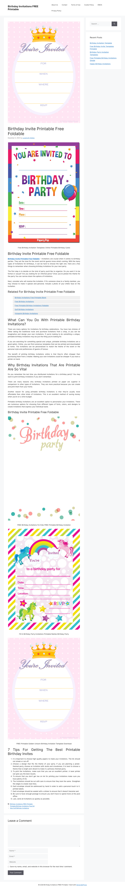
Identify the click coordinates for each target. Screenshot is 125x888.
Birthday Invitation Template (101, 43)
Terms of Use (75, 5)
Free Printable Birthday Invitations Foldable (32, 306)
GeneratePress (81, 885)
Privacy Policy (56, 11)
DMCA (100, 5)
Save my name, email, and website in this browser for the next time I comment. (41, 867)
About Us (55, 5)
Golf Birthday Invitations (24, 309)
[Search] (114, 24)
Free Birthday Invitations (24, 302)
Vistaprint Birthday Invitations (26, 313)
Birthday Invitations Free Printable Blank (30, 298)
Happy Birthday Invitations (100, 64)
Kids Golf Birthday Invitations (19, 808)
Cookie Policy (89, 5)
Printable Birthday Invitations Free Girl (22, 806)
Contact (64, 5)
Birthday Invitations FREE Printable (21, 804)
